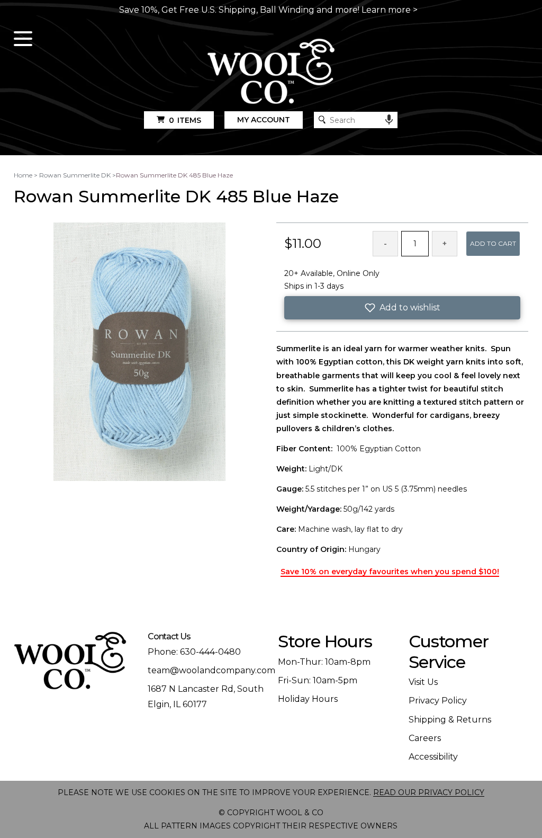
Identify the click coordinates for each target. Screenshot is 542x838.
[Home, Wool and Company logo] (271, 72)
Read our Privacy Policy (428, 792)
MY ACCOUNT (263, 119)
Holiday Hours (308, 699)
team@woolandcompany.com (211, 670)
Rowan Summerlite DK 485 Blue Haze (174, 175)
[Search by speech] (389, 120)
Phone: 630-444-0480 (194, 652)
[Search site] (322, 119)
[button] (402, 307)
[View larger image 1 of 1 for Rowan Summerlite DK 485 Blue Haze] (139, 352)
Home (23, 175)
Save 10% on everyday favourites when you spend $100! (390, 571)
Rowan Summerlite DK (75, 175)
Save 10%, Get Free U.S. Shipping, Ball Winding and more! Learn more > (268, 10)
